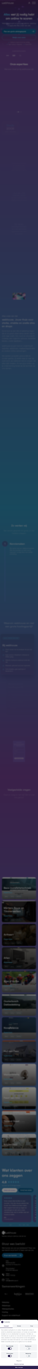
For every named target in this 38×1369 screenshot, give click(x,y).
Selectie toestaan (19, 1364)
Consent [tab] (6, 1326)
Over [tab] (31, 1326)
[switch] (10, 1349)
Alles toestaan (19, 1367)
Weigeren (19, 1360)
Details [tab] (19, 1326)
